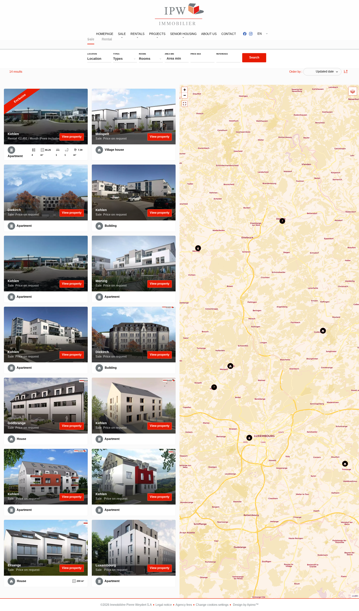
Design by (245, 604)
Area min (169, 54)
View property (72, 136)
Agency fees (184, 604)
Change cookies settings (212, 604)
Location (92, 54)
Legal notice (164, 604)
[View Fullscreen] (184, 103)
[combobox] (99, 58)
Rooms (142, 54)
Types (116, 54)
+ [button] (184, 89)
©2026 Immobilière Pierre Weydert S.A (126, 604)
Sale (90, 39)
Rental (107, 39)
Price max (196, 54)
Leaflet (355, 596)
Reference (222, 54)
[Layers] (353, 91)
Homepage (179, 15)
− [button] (184, 95)
